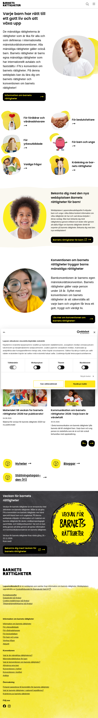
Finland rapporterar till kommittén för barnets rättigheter (26, 687)
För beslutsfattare (10, 634)
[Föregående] (84, 443)
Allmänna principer (11, 665)
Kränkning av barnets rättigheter (16, 694)
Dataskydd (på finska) (12, 598)
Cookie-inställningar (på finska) (16, 601)
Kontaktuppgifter (10, 595)
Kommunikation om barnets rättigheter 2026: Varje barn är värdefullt (69, 414)
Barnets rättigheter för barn (68, 239)
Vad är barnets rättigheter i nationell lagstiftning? (23, 690)
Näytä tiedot (85, 376)
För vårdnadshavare (11, 630)
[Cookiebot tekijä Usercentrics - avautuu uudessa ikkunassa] (78, 332)
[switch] (37, 367)
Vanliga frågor (9, 640)
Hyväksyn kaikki (80, 384)
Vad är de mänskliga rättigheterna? (17, 655)
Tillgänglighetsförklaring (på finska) (18, 604)
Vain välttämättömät (48, 384)
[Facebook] (4, 706)
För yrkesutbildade (11, 627)
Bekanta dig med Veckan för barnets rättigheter (20, 550)
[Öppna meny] (94, 4)
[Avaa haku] (87, 4)
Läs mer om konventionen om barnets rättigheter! (69, 319)
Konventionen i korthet (12, 672)
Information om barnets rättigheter (18, 97)
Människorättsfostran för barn (15, 659)
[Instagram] (9, 706)
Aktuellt (6, 644)
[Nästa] (91, 443)
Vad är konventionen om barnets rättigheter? (21, 662)
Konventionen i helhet (12, 669)
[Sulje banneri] (94, 332)
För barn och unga (10, 637)
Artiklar (6, 675)
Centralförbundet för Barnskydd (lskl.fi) (32, 589)
